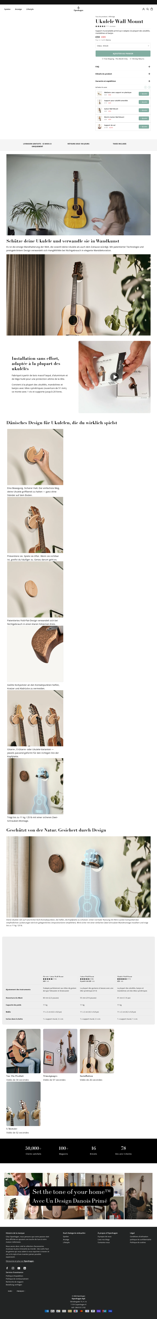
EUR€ (10, 1291)
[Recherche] (148, 9)
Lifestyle (30, 9)
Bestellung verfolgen (14, 1285)
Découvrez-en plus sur (20, 1261)
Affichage (112, 17)
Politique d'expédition (14, 1276)
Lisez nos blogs (104, 1239)
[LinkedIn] (24, 1268)
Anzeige (18, 9)
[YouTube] (19, 1268)
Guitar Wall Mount (87, 976)
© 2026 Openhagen (78, 1296)
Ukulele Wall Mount (124, 976)
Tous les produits (101, 17)
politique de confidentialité (140, 1239)
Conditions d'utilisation (139, 1236)
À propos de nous (105, 1236)
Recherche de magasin (14, 1282)
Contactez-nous (104, 1242)
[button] (100, 26)
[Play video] (114, 377)
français (20, 1291)
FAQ (97, 67)
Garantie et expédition (105, 81)
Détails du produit (103, 74)
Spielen (7, 9)
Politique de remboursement (17, 1279)
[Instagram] (13, 1268)
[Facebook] (7, 1268)
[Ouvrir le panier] (152, 9)
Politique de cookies (138, 1242)
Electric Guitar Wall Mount (53, 976)
